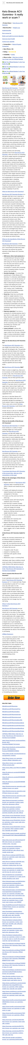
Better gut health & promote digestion (13, 36)
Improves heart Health (8, 39)
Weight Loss (16, 27)
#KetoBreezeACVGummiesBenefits (12, 720)
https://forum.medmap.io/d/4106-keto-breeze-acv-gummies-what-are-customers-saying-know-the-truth (13, 863)
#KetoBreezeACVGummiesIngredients (13, 723)
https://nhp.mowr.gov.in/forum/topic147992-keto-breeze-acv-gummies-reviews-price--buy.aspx (13, 841)
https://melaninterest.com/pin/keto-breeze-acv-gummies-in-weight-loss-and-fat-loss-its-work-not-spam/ (13, 870)
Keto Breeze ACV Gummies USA (14, 2)
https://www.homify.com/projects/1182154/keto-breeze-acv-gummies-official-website (13, 1015)
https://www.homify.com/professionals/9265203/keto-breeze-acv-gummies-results (14, 1001)
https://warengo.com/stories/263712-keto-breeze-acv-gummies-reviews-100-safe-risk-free (13, 1032)
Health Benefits (6, 30)
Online (13, 54)
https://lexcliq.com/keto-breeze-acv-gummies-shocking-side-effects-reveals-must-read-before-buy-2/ (12, 978)
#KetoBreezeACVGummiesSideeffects (13, 728)
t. (3, 2)
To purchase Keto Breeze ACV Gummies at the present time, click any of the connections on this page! (13, 473)
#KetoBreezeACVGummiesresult (11, 717)
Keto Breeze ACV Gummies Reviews (12, 194)
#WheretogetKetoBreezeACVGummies (13, 725)
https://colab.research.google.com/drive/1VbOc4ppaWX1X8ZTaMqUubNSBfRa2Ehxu (14, 835)
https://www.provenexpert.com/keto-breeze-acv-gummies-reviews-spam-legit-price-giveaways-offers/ (13, 802)
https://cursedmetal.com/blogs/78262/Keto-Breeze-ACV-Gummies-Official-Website (13, 952)
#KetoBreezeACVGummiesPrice (11, 709)
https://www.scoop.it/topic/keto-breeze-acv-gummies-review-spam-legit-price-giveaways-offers (14, 822)
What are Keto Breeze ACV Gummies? (13, 191)
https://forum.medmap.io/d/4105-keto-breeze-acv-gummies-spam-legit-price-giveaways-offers (13, 857)
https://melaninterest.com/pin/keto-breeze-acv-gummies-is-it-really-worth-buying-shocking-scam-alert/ (14, 876)
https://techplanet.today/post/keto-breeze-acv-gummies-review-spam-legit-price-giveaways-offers (12, 930)
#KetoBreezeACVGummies (10, 706)
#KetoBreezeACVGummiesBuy (11, 711)
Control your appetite (8, 41)
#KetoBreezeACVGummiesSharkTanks (13, 731)
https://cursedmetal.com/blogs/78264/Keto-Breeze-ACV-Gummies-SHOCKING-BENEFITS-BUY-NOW (13, 958)
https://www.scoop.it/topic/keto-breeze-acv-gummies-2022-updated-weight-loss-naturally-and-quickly (14, 828)
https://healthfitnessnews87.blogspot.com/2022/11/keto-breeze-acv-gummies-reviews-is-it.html (13, 906)
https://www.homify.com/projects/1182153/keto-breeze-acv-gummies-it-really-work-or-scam (13, 1008)
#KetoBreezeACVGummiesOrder (11, 714)
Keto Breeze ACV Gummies (10, 88)
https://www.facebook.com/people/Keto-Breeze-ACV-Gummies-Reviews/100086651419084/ (14, 749)
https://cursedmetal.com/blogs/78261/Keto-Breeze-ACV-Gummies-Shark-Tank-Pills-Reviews (14, 945)
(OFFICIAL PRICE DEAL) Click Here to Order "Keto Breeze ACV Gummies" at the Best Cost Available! (13, 568)
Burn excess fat (6, 33)
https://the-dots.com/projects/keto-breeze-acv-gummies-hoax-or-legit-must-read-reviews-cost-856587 (12, 900)
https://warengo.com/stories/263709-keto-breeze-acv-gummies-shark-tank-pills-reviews (13, 1021)
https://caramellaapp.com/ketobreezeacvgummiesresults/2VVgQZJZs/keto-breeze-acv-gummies (14, 971)
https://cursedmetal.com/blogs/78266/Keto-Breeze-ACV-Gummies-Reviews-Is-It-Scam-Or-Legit (13, 965)
